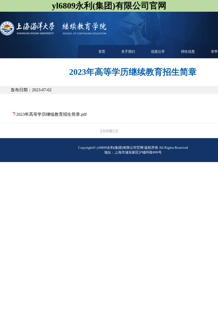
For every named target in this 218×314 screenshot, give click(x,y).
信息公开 (158, 51)
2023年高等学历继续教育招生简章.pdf (51, 114)
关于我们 (128, 51)
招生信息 (188, 51)
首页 (101, 51)
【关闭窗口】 (109, 131)
